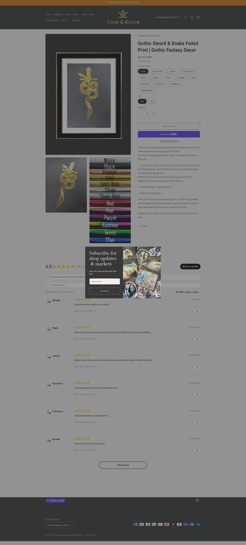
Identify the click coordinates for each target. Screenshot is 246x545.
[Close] (158, 250)
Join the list (105, 291)
